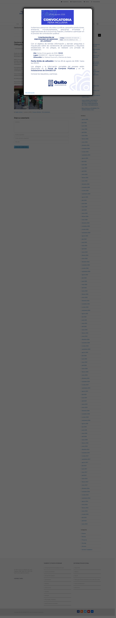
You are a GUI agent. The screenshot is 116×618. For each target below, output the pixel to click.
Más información (29, 93)
